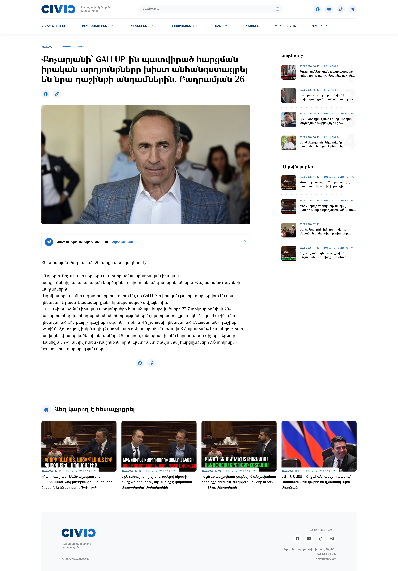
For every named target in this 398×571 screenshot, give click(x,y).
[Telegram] (352, 9)
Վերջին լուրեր (53, 26)
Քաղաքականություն (98, 26)
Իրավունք (251, 26)
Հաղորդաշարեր (323, 26)
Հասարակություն (185, 26)
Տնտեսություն (143, 26)
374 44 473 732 (326, 554)
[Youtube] (329, 9)
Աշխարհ (221, 26)
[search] (277, 9)
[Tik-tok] (341, 9)
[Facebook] (317, 9)
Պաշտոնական (285, 26)
